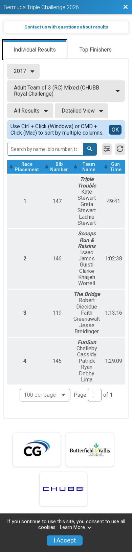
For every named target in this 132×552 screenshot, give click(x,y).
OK (115, 129)
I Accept (64, 540)
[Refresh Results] (120, 149)
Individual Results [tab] (35, 49)
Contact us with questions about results (66, 26)
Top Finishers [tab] (96, 49)
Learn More (72, 527)
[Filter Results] (107, 149)
